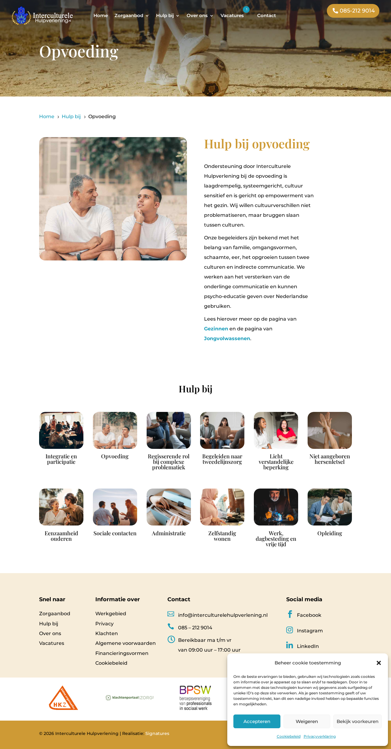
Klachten (106, 633)
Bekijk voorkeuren (357, 721)
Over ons (197, 15)
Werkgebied (110, 613)
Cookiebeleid (289, 736)
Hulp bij (165, 15)
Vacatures (232, 15)
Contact (266, 15)
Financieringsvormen (121, 653)
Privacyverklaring (320, 736)
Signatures (157, 733)
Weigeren (307, 721)
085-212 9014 (357, 10)
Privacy (104, 624)
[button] (379, 663)
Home (100, 15)
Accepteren (256, 721)
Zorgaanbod (129, 15)
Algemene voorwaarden (125, 643)
